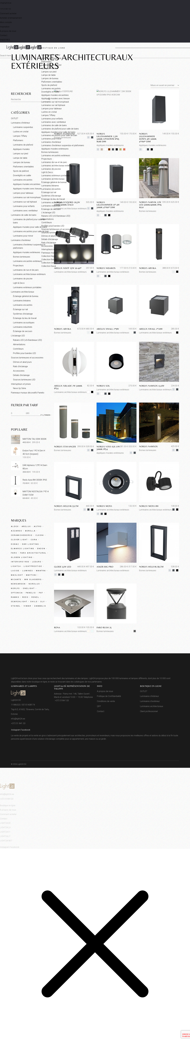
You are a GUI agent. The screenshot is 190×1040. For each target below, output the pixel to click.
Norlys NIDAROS (106, 268)
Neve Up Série (19, 388)
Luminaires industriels (22, 327)
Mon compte (6, 22)
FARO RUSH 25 (104, 627)
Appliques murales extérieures (110, 453)
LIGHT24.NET (6, 840)
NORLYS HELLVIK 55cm (66, 506)
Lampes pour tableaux (23, 193)
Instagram (16, 730)
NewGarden (18, 584)
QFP (99, 706)
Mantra (41, 571)
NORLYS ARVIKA (147, 268)
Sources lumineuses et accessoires (27, 357)
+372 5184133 (6, 799)
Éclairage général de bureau (25, 296)
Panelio (31, 593)
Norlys (15, 588)
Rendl (35, 597)
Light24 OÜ (21, 764)
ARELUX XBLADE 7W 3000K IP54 (68, 387)
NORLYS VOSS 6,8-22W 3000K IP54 (108, 447)
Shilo (34, 602)
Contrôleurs (18, 349)
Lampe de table (20, 158)
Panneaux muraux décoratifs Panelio (27, 392)
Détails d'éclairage (21, 375)
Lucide (15, 571)
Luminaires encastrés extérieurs (27, 261)
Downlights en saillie (22, 175)
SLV (42, 602)
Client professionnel (149, 711)
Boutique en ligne (7, 805)
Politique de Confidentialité (109, 696)
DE (4, 40)
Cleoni (40, 535)
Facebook (25, 730)
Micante (16, 579)
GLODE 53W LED (62, 566)
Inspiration (4, 26)
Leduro (36, 562)
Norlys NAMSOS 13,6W (151, 385)
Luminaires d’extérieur (21, 240)
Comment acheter (8, 13)
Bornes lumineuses (147, 272)
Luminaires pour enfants (24, 206)
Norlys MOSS (104, 506)
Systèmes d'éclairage (23, 314)
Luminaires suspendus (23, 127)
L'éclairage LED (18, 335)
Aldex (15, 526)
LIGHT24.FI (5, 832)
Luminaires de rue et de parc (26, 270)
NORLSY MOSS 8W (149, 506)
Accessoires (18, 371)
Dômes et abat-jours (22, 362)
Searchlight (19, 602)
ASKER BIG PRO (105, 566)
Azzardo (16, 531)
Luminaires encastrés (22, 180)
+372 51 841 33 (18, 723)
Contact (3, 35)
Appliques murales (21, 149)
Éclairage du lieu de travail (24, 318)
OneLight (29, 588)
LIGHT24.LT (5, 836)
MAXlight (17, 575)
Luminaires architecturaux (22, 292)
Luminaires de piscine (22, 278)
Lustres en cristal (20, 131)
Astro (38, 526)
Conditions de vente (106, 701)
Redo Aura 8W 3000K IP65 (35, 480)
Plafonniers (18, 140)
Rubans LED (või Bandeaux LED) (27, 340)
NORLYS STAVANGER (65, 446)
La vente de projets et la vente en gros (28, 735)
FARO (14, 553)
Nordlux (34, 584)
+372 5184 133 (5, 9)
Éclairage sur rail (20, 309)
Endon (41, 548)
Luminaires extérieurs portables (27, 287)
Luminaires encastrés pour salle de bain (31, 231)
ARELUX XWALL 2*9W (108, 328)
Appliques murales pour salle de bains (30, 227)
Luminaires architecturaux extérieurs (70, 272)
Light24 (16, 566)
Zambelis (40, 606)
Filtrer (45, 415)
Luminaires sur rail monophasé (27, 197)
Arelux (26, 526)
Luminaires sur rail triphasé (25, 202)
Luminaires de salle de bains (23, 215)
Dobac (15, 544)
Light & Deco (19, 283)
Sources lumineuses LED (24, 379)
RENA (57, 627)
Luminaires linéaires (22, 300)
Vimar (27, 606)
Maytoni (31, 575)
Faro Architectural (33, 553)
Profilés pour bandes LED (24, 353)
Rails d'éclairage (20, 366)
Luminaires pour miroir (23, 236)
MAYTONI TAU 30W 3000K (35, 439)
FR (6, 40)
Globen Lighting (22, 557)
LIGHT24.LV (5, 827)
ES (8, 40)
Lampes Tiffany (20, 136)
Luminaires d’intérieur (20, 123)
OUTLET (14, 118)
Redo (25, 597)
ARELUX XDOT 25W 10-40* (67, 268)
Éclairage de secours (22, 331)
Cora (34, 540)
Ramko (15, 597)
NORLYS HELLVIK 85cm (151, 566)
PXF (41, 593)
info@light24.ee (5, 3)
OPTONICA (17, 593)
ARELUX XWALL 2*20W (151, 328)
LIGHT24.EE (5, 823)
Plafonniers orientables (23, 166)
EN (1, 40)
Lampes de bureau (21, 162)
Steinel (16, 606)
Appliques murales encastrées (26, 184)
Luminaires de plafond (23, 145)
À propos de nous (8, 31)
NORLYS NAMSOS (148, 446)
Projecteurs (18, 265)
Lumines (27, 571)
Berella (30, 531)
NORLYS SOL (103, 385)
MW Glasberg (33, 579)
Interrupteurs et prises (21, 384)
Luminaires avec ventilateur (25, 210)
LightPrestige (33, 566)
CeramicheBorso (22, 535)
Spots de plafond (21, 171)
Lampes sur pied (20, 153)
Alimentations (19, 344)
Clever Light (19, 540)
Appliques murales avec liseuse (27, 188)
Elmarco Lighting (22, 548)
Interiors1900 (20, 562)
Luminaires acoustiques (23, 322)
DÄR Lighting (30, 544)
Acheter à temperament (11, 18)
